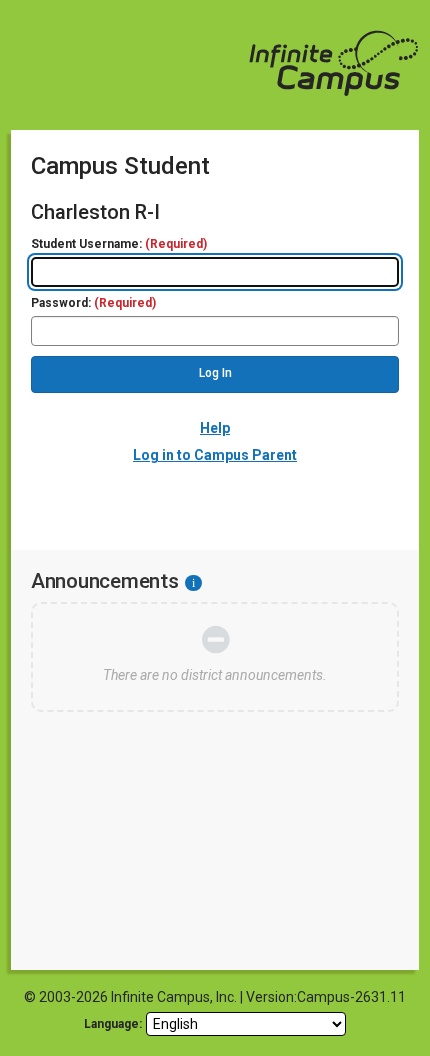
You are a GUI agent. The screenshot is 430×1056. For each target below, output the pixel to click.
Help (215, 428)
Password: (93, 303)
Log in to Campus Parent (215, 455)
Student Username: (119, 244)
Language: (113, 1024)
